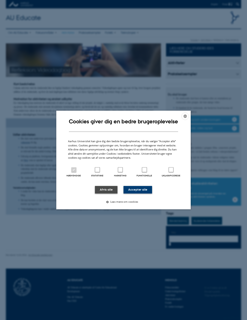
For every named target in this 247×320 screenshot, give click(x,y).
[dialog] (123, 160)
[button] (123, 202)
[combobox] (185, 116)
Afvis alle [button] (106, 189)
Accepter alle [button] (137, 189)
